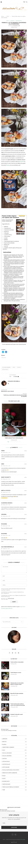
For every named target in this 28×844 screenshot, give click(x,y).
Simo (2, 464)
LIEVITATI (12, 20)
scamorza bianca (6, 503)
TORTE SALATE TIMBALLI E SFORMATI (14, 787)
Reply (25, 450)
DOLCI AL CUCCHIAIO (14, 753)
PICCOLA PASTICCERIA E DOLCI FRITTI (14, 770)
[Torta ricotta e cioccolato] (14, 420)
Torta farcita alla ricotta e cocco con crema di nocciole (17, 704)
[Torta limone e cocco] (5, 676)
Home (2, 16)
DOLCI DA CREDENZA (14, 755)
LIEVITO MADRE (14, 767)
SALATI (14, 778)
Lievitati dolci (5, 369)
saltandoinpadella (7, 546)
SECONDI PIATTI (14, 781)
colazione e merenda (6, 367)
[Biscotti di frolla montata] (5, 697)
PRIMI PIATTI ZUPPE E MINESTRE (14, 772)
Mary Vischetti (6, 477)
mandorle (21, 161)
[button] (18, 234)
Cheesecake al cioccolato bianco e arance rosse (17, 683)
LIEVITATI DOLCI (19, 20)
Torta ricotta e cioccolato (14, 438)
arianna (3, 514)
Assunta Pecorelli (16, 25)
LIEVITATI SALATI (14, 764)
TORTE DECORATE (14, 784)
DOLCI (8, 16)
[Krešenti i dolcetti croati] (5, 718)
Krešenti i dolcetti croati (16, 714)
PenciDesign (23, 839)
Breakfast (14, 744)
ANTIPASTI (14, 738)
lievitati (19, 367)
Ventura (8, 165)
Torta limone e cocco (15, 672)
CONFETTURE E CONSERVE (14, 747)
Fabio (3, 450)
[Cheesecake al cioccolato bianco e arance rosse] (5, 686)
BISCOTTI (14, 741)
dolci (14, 367)
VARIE (14, 789)
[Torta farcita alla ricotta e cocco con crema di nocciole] (5, 707)
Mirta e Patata (5, 490)
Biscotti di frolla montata (16, 693)
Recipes (14, 775)
